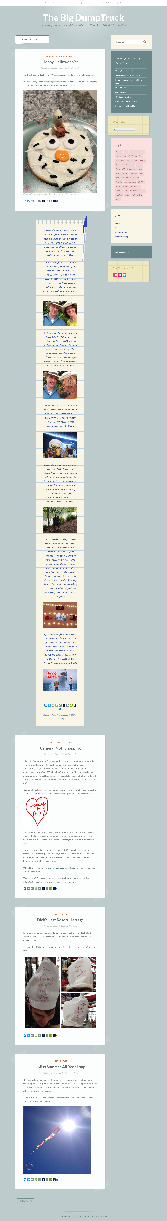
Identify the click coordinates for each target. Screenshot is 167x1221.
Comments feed (121, 232)
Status (46, 715)
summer (125, 186)
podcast (136, 178)
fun (122, 160)
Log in (117, 223)
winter (127, 195)
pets (122, 178)
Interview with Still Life (125, 165)
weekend (119, 195)
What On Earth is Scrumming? (127, 75)
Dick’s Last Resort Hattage (60, 919)
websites (141, 190)
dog (124, 156)
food (117, 160)
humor (56, 914)
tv (139, 186)
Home (47, 3)
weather (133, 190)
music (125, 173)
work (133, 195)
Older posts (26, 1201)
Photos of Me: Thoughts (125, 106)
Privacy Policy (118, 3)
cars (126, 152)
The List (106, 3)
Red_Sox (119, 182)
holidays (135, 160)
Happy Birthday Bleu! (124, 71)
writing (139, 195)
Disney (118, 156)
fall (129, 156)
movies (118, 173)
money (140, 169)
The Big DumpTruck (83, 17)
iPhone (139, 165)
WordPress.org (121, 236)
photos (96, 3)
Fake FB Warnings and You (126, 101)
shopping (132, 182)
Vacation (119, 190)
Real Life (70, 56)
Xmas (118, 199)
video (126, 190)
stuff (69, 742)
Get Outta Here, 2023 (123, 97)
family (134, 156)
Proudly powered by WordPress (69, 1216)
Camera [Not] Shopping (60, 748)
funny (128, 160)
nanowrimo (133, 173)
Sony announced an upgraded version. (62, 867)
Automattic (105, 1216)
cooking (142, 152)
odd (117, 178)
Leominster (131, 169)
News (142, 173)
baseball (119, 152)
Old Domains (120, 92)
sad (125, 182)
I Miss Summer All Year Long (60, 1066)
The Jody (75, 68)
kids (123, 169)
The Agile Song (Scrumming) (80, 3)
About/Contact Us (59, 3)
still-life (141, 182)
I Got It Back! (120, 88)
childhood (51, 56)
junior (118, 169)
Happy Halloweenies (60, 61)
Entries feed (120, 228)
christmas (133, 152)
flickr (140, 156)
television (133, 186)
